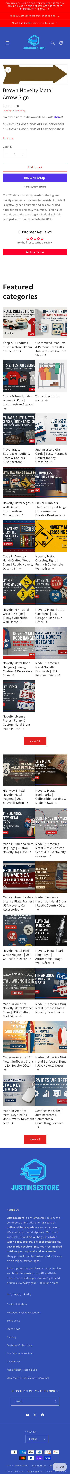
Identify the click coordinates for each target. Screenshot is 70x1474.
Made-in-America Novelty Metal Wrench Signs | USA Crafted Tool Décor (18, 1010)
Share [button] (9, 138)
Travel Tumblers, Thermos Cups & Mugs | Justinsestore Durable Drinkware (50, 509)
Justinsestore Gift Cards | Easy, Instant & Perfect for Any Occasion (51, 455)
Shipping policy (34, 1471)
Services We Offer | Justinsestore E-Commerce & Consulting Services (49, 1117)
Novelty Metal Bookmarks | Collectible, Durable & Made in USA (50, 796)
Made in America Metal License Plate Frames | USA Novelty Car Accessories (18, 903)
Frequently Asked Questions (23, 1312)
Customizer (13, 1361)
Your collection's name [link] (47, 398)
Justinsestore (21, 1465)
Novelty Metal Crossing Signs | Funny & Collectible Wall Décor (49, 562)
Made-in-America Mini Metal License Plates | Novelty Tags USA (50, 1008)
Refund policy (39, 1465)
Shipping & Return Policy (14, 110)
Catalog (11, 1337)
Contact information (56, 1471)
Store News (13, 1328)
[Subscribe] (55, 1401)
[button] (7, 43)
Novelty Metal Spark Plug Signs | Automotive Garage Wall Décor (49, 957)
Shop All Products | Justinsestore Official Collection (18, 347)
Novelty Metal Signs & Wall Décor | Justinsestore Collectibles (18, 509)
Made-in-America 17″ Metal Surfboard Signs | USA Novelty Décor (18, 1061)
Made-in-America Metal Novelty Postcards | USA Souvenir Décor (47, 669)
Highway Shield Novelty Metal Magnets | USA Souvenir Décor (14, 796)
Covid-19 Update (17, 1304)
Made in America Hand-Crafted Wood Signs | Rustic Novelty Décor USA (18, 562)
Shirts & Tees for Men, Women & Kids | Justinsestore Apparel (18, 400)
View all (35, 741)
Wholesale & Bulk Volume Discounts (28, 1377)
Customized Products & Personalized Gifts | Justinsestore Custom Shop (50, 349)
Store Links (13, 1320)
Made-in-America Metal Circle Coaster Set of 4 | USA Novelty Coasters (50, 850)
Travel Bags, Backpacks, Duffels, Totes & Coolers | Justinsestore (16, 455)
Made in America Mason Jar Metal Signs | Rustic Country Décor (51, 901)
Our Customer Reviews (20, 1353)
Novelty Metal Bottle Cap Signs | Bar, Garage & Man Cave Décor (49, 616)
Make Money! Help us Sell (22, 1369)
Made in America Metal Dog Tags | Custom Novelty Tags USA (18, 848)
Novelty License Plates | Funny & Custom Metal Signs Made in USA (17, 722)
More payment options (35, 186)
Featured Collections (19, 1345)
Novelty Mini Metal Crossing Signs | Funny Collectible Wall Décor (16, 616)
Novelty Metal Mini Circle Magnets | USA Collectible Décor (17, 955)
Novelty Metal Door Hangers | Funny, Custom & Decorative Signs (17, 669)
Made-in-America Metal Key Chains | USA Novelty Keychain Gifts (18, 1117)
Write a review (35, 252)
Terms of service (15, 1471)
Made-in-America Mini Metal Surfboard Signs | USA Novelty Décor (50, 1061)
